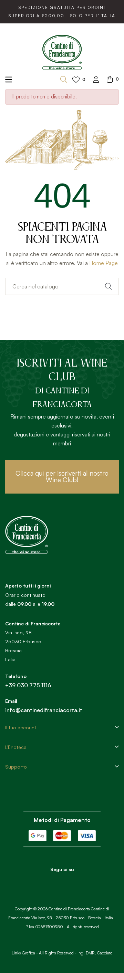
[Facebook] (52, 881)
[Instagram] (71, 881)
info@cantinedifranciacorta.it (43, 710)
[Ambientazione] (96, 80)
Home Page (103, 263)
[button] (62, 477)
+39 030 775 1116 (28, 685)
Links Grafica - (25, 952)
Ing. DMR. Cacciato (95, 952)
